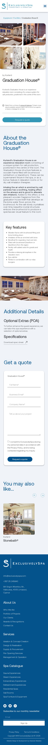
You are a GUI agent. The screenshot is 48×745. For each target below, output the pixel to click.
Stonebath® (10, 540)
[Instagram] (15, 705)
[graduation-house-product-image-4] (34, 58)
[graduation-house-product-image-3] (11, 58)
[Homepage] (17, 6)
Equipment (7, 18)
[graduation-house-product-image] (11, 34)
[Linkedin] (10, 705)
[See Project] (19, 519)
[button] (45, 6)
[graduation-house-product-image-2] (34, 34)
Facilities (16, 18)
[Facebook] (5, 705)
